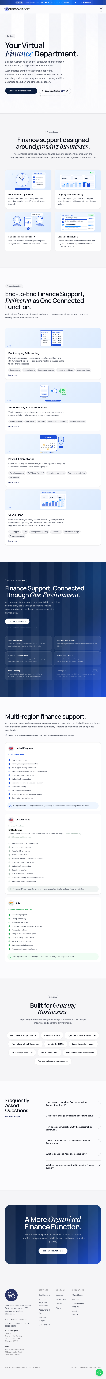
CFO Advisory (44, 1325)
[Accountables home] (17, 9)
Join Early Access (16, 621)
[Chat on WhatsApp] (99, 1372)
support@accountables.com (16, 1319)
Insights (75, 1299)
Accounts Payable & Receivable (43, 1302)
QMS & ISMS (61, 1299)
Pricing (58, 1308)
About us (59, 1295)
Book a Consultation (52, 1251)
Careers (59, 1304)
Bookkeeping (44, 1295)
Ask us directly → (12, 1117)
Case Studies (77, 1295)
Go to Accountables (51, 91)
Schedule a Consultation (20, 91)
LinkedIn (74, 1367)
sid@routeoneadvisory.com (21, 837)
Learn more (12, 375)
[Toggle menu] (101, 9)
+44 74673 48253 (18, 1323)
